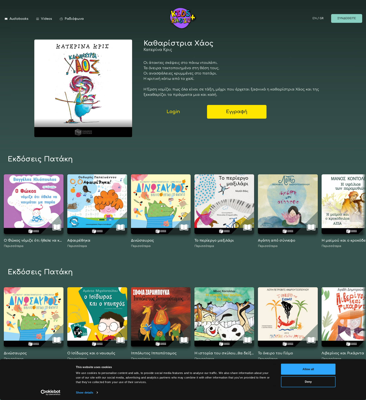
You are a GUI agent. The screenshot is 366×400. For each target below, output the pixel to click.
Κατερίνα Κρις (158, 50)
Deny (308, 381)
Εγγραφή (236, 111)
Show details (84, 392)
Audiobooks (19, 19)
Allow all (308, 369)
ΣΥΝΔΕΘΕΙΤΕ (346, 18)
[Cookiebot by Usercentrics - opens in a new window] (50, 392)
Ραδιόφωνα (74, 19)
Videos (46, 19)
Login (173, 111)
